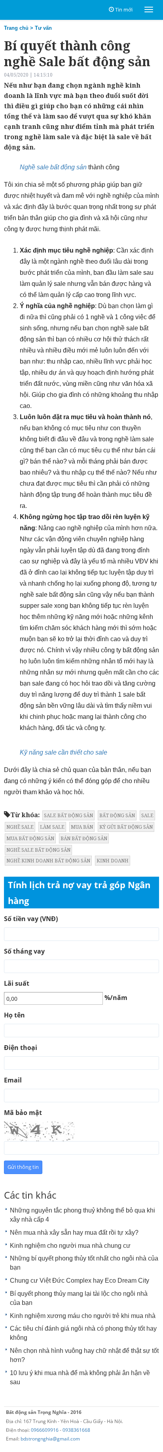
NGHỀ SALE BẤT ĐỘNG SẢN (38, 850)
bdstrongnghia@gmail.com (50, 1438)
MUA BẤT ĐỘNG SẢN (30, 838)
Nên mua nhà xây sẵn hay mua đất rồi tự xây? (74, 1232)
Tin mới (124, 9)
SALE (147, 815)
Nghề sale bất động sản (53, 167)
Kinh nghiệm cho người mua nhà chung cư (70, 1245)
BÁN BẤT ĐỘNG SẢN (84, 838)
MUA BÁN (82, 827)
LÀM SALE (52, 827)
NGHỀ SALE (20, 827)
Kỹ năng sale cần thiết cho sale (63, 752)
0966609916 (45, 1430)
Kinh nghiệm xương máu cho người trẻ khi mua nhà (82, 1315)
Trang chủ (16, 28)
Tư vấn (43, 28)
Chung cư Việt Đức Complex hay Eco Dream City (79, 1280)
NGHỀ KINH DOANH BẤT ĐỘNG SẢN (48, 860)
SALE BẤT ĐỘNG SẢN (68, 815)
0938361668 (76, 1430)
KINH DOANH (113, 860)
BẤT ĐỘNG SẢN (117, 815)
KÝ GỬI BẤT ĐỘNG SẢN (126, 827)
